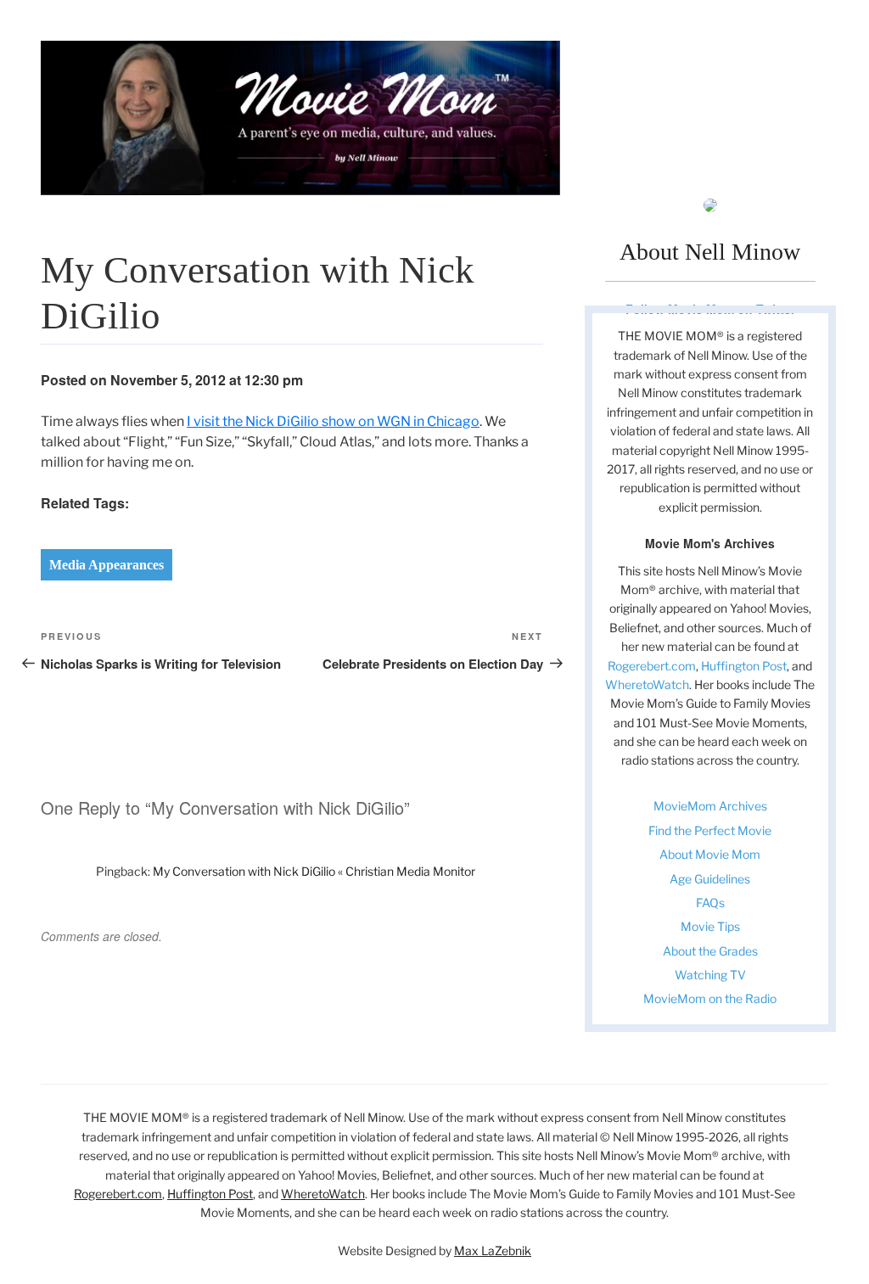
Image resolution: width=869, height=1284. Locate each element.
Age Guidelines (710, 879)
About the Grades (710, 951)
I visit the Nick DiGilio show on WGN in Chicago (333, 421)
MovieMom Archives (710, 806)
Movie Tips (710, 926)
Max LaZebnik (492, 1250)
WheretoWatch (647, 684)
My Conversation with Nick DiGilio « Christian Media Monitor (314, 871)
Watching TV (710, 974)
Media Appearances (106, 565)
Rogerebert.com (652, 666)
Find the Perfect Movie (709, 830)
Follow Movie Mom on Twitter (710, 308)
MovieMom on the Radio (709, 998)
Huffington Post (744, 666)
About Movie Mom (709, 854)
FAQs (710, 902)
